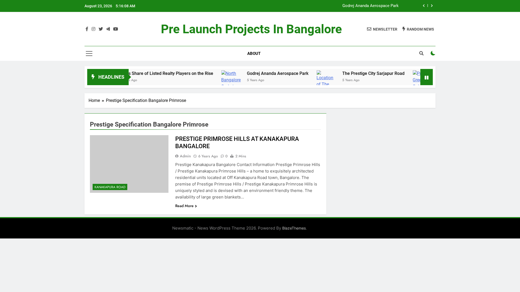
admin (185, 156)
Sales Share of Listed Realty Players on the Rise (158, 73)
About (254, 53)
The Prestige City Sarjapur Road (365, 73)
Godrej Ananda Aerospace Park (370, 6)
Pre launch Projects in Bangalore (251, 29)
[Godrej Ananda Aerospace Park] (223, 83)
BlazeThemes (294, 228)
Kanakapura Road (110, 187)
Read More (184, 205)
